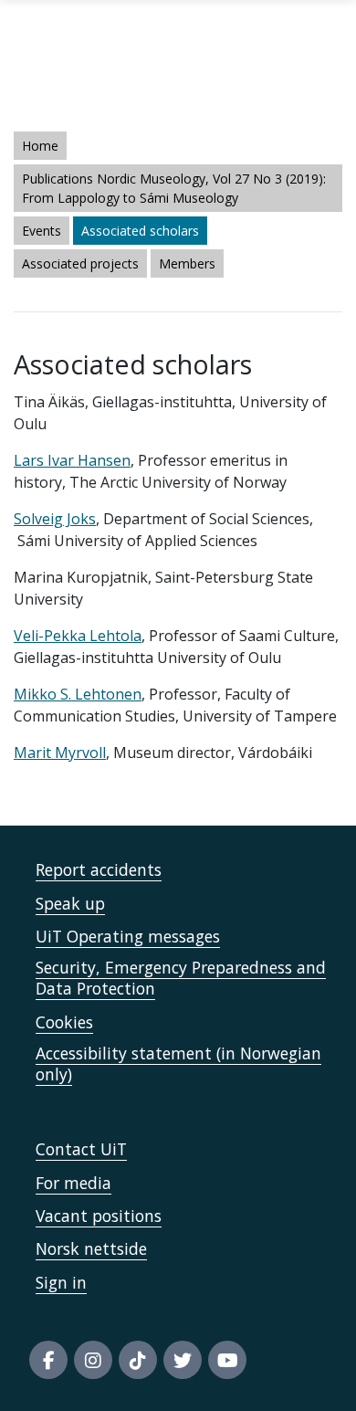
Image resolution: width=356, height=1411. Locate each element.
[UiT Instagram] (93, 1360)
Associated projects (80, 263)
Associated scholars (140, 230)
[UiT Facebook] (48, 1360)
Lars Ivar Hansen (72, 460)
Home (40, 145)
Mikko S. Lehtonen (77, 694)
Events (41, 230)
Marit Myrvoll (60, 752)
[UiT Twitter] (182, 1360)
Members (187, 263)
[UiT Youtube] (227, 1360)
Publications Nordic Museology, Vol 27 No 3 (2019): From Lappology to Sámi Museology (174, 188)
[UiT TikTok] (138, 1360)
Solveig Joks (55, 519)
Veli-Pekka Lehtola (77, 636)
